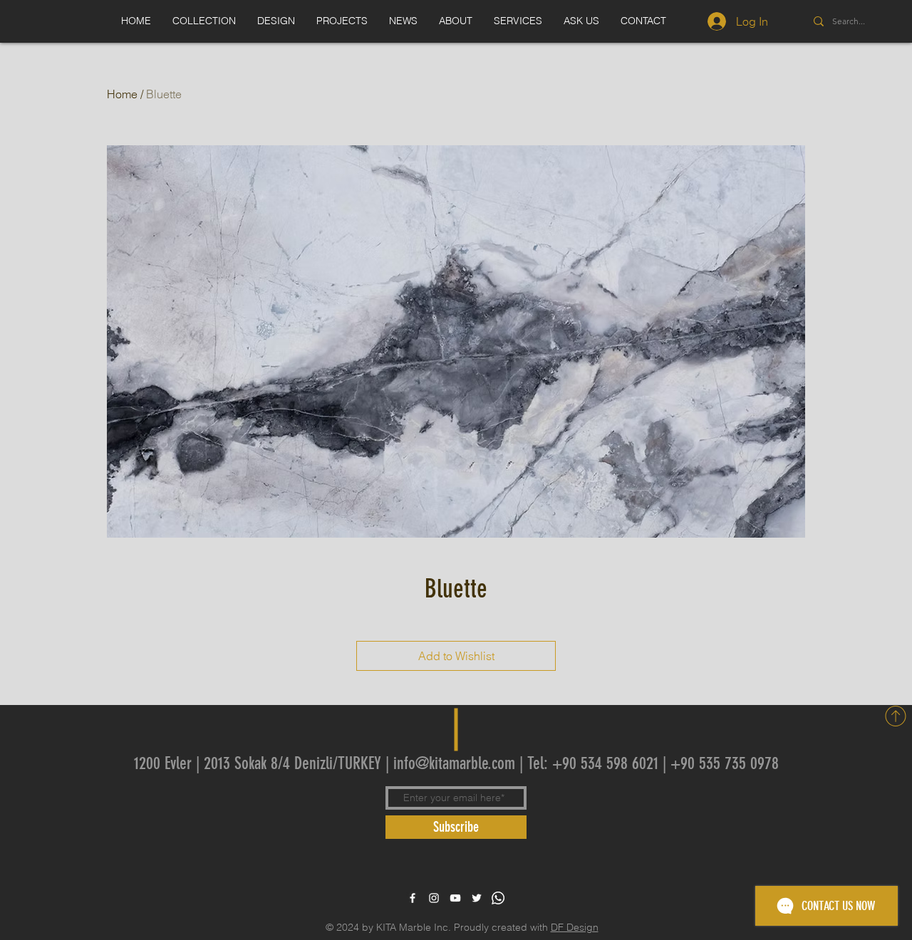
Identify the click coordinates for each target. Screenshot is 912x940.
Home (122, 94)
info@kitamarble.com (454, 763)
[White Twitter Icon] (476, 898)
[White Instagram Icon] (434, 898)
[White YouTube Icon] (455, 898)
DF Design (574, 927)
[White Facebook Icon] (412, 898)
